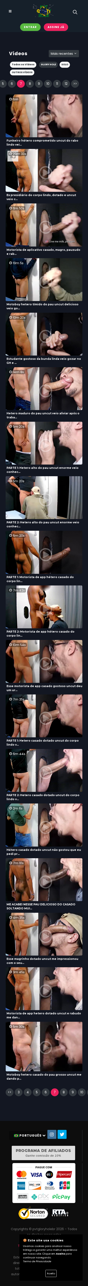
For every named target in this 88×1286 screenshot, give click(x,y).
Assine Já (56, 27)
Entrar (30, 27)
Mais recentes (62, 53)
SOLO (64, 64)
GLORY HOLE (48, 64)
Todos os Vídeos (23, 64)
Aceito (51, 1273)
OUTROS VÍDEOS (22, 72)
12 (66, 83)
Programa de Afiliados (43, 1152)
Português (30, 1135)
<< (10, 1092)
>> (75, 83)
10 (47, 83)
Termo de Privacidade (37, 1261)
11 (57, 83)
